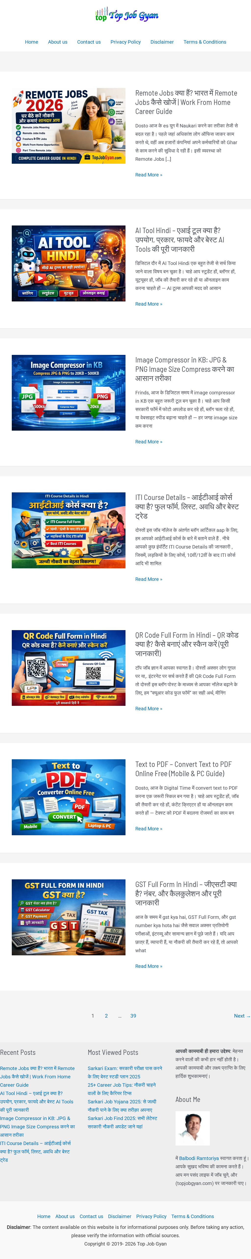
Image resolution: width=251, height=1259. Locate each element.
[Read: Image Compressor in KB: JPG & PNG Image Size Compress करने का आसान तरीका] (69, 392)
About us (65, 1216)
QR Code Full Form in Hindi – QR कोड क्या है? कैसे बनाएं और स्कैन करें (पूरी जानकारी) (186, 644)
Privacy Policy (151, 1216)
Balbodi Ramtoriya (199, 1158)
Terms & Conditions (192, 1216)
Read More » (148, 175)
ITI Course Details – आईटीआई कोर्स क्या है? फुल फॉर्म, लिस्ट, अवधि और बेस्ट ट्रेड (187, 506)
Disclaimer (119, 1216)
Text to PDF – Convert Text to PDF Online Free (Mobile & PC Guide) (183, 768)
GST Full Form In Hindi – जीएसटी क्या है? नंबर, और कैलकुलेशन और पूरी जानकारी (186, 893)
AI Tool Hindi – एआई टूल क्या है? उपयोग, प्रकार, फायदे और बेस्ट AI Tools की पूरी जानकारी (179, 239)
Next (242, 1016)
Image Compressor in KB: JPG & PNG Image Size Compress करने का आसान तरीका (184, 368)
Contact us (91, 1216)
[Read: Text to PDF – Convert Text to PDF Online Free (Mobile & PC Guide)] (69, 797)
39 (133, 1016)
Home (43, 1216)
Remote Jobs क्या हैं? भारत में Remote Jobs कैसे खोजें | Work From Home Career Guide (186, 101)
